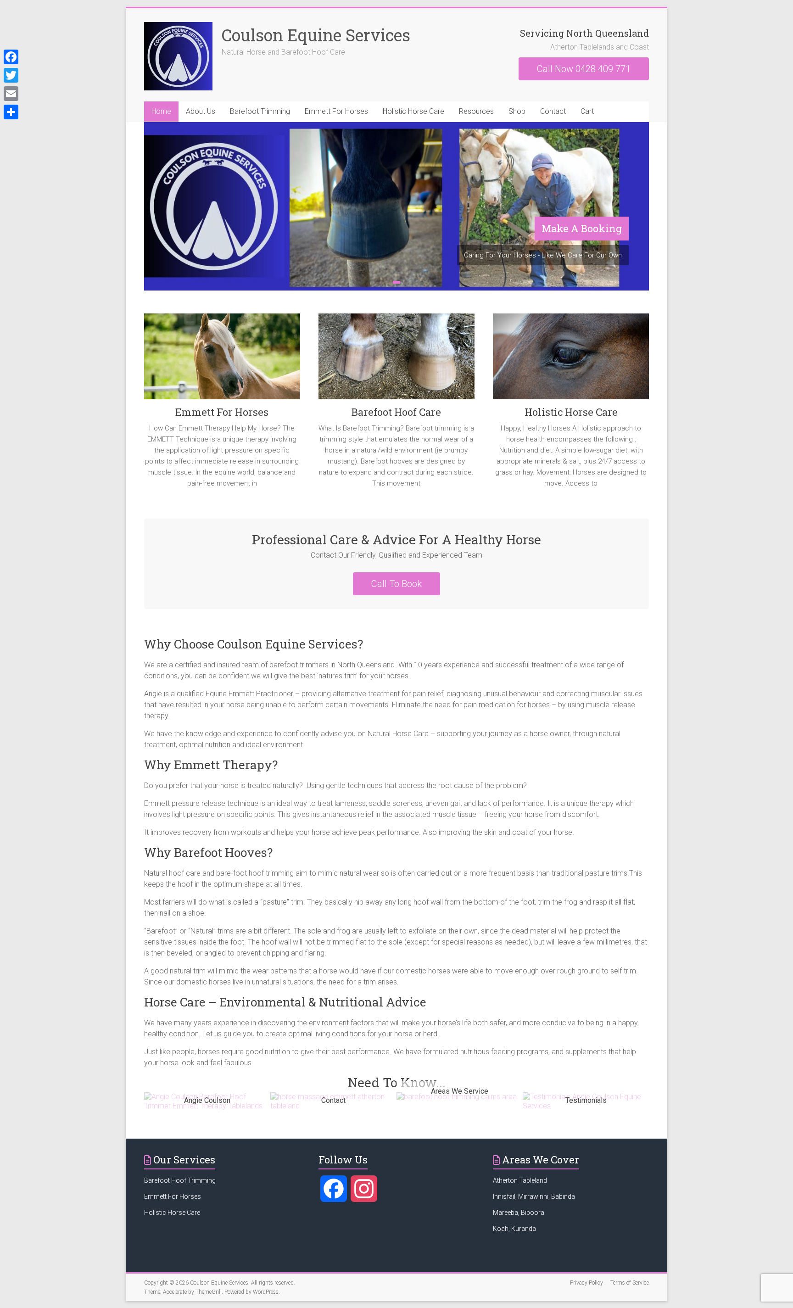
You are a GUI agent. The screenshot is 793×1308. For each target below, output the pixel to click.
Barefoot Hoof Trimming (180, 1180)
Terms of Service (629, 1283)
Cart (587, 111)
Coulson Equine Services (316, 35)
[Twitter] (11, 75)
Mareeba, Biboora (518, 1212)
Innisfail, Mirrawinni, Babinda (534, 1196)
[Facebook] (11, 57)
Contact (553, 111)
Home (161, 111)
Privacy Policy (586, 1283)
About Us (200, 111)
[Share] (11, 112)
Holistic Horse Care (413, 111)
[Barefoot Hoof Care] (396, 359)
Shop (516, 111)
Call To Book (396, 583)
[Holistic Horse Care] (571, 359)
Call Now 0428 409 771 (584, 68)
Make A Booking (582, 228)
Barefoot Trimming (260, 111)
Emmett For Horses (336, 111)
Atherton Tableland (520, 1180)
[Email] (11, 93)
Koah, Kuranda (514, 1228)
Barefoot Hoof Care (396, 412)
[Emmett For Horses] (222, 359)
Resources (476, 111)
